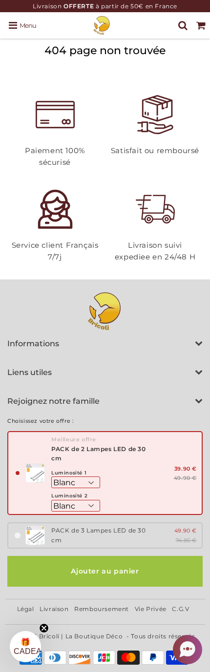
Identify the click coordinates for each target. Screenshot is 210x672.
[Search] (182, 25)
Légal (25, 609)
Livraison (54, 609)
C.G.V (180, 609)
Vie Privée (151, 609)
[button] (187, 649)
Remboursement (101, 609)
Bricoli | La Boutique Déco (81, 636)
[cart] (201, 25)
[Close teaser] (44, 628)
